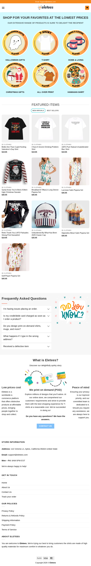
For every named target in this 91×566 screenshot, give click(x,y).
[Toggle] (48, 309)
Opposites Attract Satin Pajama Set (75, 233)
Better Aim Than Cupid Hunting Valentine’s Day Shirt (14, 148)
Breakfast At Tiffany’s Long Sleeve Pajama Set (45, 191)
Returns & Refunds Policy (13, 516)
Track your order (9, 497)
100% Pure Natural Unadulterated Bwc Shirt (75, 148)
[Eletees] (45, 8)
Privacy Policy (8, 511)
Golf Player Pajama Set (11, 276)
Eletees (5, 392)
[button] (3, 8)
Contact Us (7, 492)
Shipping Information (11, 520)
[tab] (38, 110)
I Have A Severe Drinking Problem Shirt (45, 148)
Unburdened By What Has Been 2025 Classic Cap (44, 234)
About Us (6, 487)
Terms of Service (9, 530)
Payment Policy (8, 525)
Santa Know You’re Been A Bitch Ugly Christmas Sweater (14, 191)
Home (4, 483)
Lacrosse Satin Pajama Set (72, 190)
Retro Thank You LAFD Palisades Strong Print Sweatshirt (15, 234)
